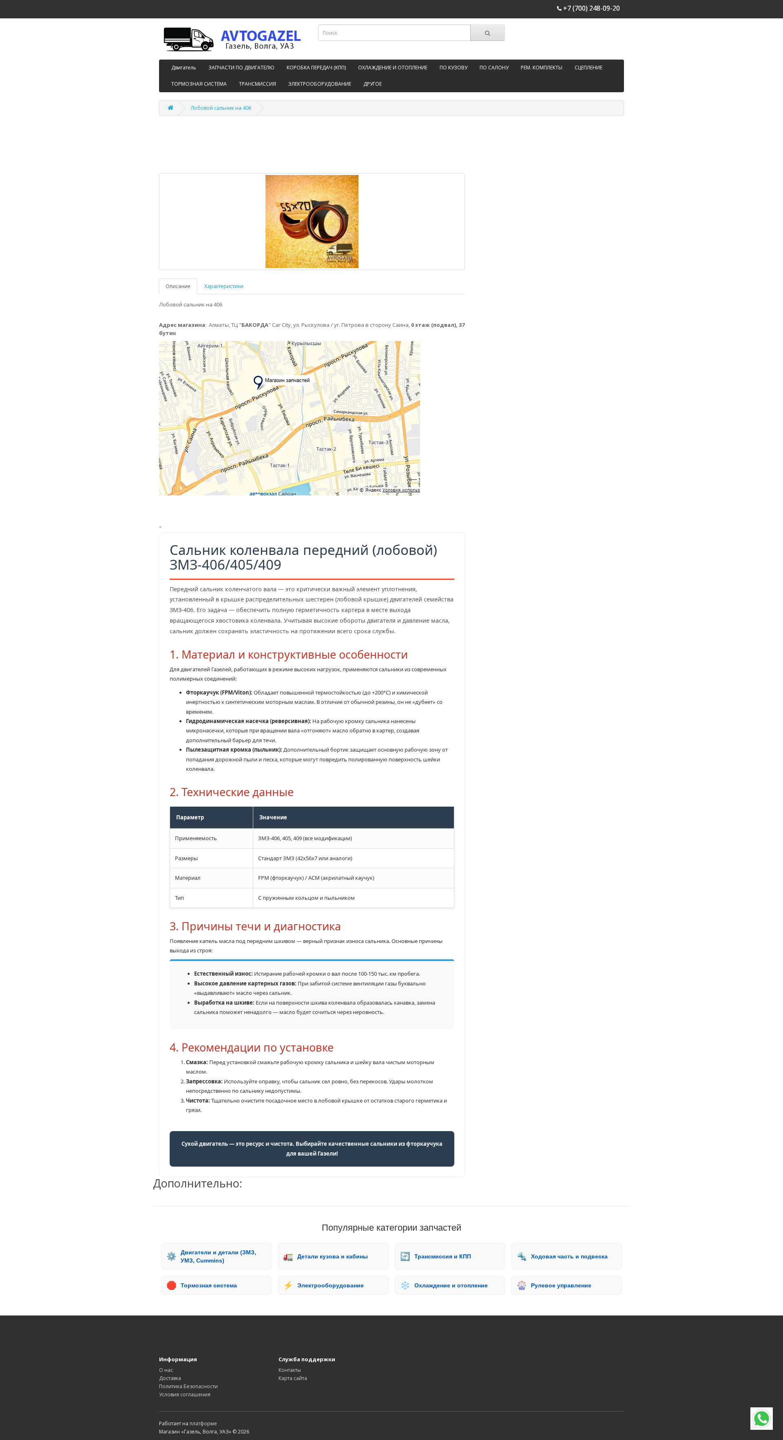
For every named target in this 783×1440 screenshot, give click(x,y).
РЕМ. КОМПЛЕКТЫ (541, 67)
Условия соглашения (184, 1394)
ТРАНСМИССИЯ (257, 83)
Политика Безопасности (188, 1386)
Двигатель (183, 67)
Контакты (290, 1370)
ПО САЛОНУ (494, 67)
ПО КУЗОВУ (453, 67)
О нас (166, 1370)
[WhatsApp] (761, 1418)
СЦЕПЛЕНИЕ (588, 67)
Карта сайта (293, 1378)
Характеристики (223, 286)
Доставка (170, 1378)
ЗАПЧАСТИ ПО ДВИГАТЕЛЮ (241, 67)
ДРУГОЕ (372, 83)
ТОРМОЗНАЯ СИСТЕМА (199, 83)
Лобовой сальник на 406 (221, 107)
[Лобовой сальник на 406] (312, 221)
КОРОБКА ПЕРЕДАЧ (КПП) (316, 67)
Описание (178, 286)
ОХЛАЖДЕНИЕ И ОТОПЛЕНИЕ (392, 67)
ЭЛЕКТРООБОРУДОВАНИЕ (319, 83)
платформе (203, 1423)
